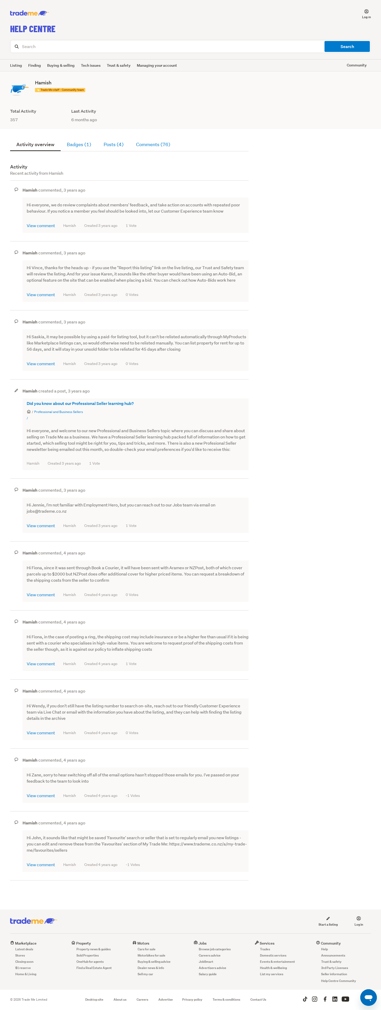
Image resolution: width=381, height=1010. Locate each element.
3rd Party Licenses (334, 968)
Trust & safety (119, 65)
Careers (142, 999)
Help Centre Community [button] (338, 981)
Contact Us (258, 999)
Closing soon (24, 961)
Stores (20, 955)
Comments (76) (153, 144)
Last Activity (83, 111)
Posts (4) (114, 144)
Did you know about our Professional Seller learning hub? (80, 403)
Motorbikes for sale (151, 955)
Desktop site (94, 999)
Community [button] (357, 65)
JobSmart (206, 961)
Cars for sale (147, 949)
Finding (34, 65)
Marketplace (25, 943)
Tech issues (91, 65)
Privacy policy (192, 999)
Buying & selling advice (154, 961)
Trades (265, 949)
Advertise (165, 999)
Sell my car (145, 974)
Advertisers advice (212, 968)
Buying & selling (61, 65)
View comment (41, 225)
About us (120, 999)
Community (330, 943)
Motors (143, 943)
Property (83, 943)
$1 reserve (23, 968)
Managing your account (157, 65)
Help (324, 949)
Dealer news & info (151, 968)
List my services (271, 974)
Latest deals (24, 949)
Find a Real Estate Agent (94, 968)
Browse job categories (215, 949)
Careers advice (210, 955)
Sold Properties (87, 955)
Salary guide (208, 974)
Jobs (202, 943)
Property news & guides (93, 949)
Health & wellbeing (273, 968)
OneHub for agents (90, 961)
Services (266, 943)
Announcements (333, 955)
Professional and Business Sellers (58, 412)
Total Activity (23, 111)
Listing (16, 65)
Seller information (334, 974)
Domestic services (273, 955)
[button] (363, 13)
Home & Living (25, 974)
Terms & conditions (226, 999)
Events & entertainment (277, 961)
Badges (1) (79, 144)
